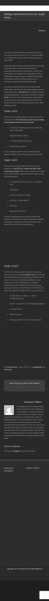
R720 (6, 97)
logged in (17, 451)
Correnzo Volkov (11, 367)
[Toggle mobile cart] (39, 9)
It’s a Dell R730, (28, 275)
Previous (42, 30)
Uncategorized (37, 367)
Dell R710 (23, 92)
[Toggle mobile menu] (44, 9)
